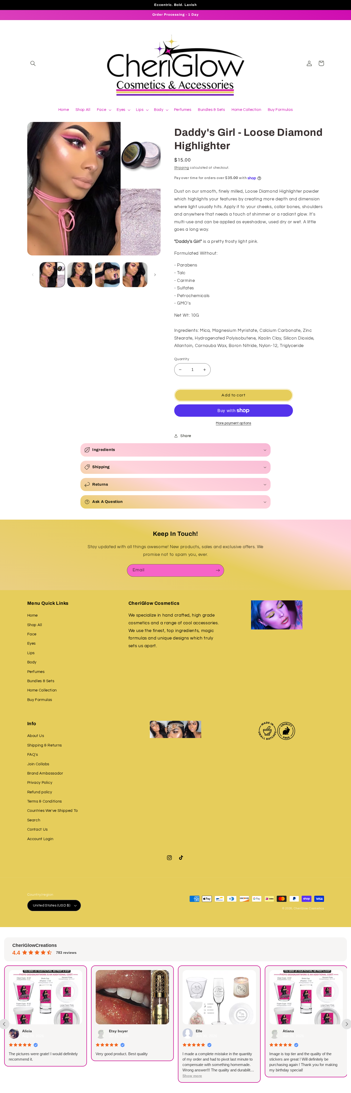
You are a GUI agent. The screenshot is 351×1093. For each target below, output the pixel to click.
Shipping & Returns (44, 745)
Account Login (40, 839)
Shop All (34, 625)
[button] (33, 63)
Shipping (181, 168)
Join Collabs (38, 764)
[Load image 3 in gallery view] (107, 274)
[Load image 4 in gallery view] (135, 274)
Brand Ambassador (45, 773)
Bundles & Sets (40, 681)
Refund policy (39, 792)
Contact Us (37, 829)
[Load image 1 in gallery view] (52, 274)
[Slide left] (33, 274)
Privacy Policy (39, 783)
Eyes (31, 643)
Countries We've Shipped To (52, 811)
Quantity (181, 359)
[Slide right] (155, 274)
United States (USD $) (51, 905)
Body (32, 662)
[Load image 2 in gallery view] (79, 274)
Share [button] (185, 436)
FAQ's (32, 755)
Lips (31, 653)
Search (33, 820)
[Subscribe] (218, 570)
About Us (35, 736)
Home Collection (42, 690)
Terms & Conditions (44, 801)
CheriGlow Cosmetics (309, 908)
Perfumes (36, 672)
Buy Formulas (39, 700)
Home (32, 615)
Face (32, 634)
